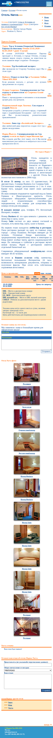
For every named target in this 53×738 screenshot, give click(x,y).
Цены (46, 17)
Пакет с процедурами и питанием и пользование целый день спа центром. (24, 98)
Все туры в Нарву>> (43, 152)
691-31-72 (20, 734)
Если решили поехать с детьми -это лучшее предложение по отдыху (24, 83)
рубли (37, 273)
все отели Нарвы (8, 27)
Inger (10, 702)
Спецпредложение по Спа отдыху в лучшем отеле (23, 92)
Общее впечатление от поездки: (16, 668)
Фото (46, 23)
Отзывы (47, 26)
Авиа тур (23, 123)
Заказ (46, 20)
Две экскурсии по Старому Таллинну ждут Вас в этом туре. (24, 70)
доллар (48, 273)
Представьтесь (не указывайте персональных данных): (26, 662)
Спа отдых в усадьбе (23, 106)
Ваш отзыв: (8, 673)
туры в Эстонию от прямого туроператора (18, 23)
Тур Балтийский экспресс (19, 66)
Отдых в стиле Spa (24, 78)
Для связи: (5, 332)
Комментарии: (7, 337)
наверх (47, 725)
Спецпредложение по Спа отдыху (22, 135)
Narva (10, 708)
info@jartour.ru (11, 732)
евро (42, 273)
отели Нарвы (6, 699)
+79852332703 (21, 2)
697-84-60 (12, 734)
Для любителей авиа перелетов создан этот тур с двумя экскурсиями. (24, 127)
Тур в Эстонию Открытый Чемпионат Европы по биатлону (23, 48)
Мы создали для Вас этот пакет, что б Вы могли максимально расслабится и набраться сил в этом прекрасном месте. (24, 141)
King (10, 705)
